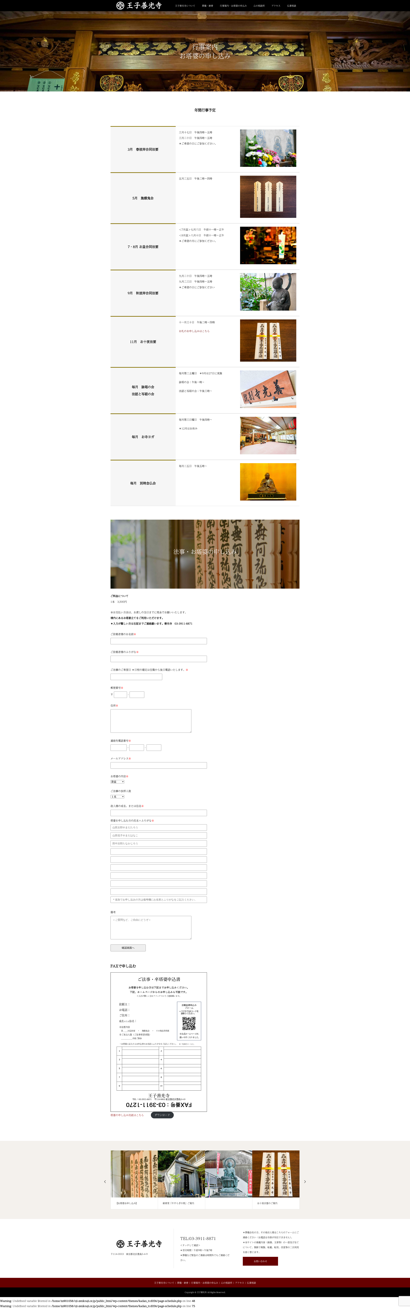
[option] (134, 1179)
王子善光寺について (185, 5)
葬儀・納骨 (207, 5)
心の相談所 (259, 5)
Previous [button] (105, 1181)
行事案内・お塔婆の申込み (233, 5)
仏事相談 (291, 5)
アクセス (275, 5)
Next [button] (305, 1181)
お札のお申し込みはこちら (194, 331)
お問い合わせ (260, 1261)
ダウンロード (162, 1115)
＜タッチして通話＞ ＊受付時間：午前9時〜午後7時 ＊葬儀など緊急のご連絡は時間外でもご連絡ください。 (205, 1249)
